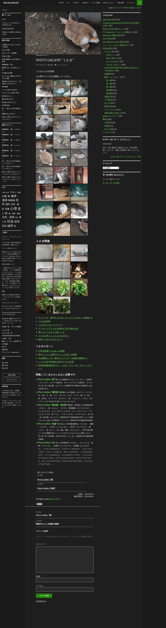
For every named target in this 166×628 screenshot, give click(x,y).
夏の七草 (5, 365)
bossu (51, 65)
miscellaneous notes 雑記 (113, 42)
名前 (39, 576)
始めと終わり (112, 58)
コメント (41, 544)
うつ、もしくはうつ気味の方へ (116, 45)
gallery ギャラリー (42, 55)
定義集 (107, 74)
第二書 (109, 83)
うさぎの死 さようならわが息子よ (53, 335)
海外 (16, 217)
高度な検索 (121, 2)
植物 (106, 126)
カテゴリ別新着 (95, 2)
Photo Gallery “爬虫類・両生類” (52, 405)
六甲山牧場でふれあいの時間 (51, 351)
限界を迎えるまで (8, 99)
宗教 (7, 208)
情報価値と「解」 (8, 64)
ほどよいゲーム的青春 (9, 53)
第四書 (109, 90)
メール (40, 585)
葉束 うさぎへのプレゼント (50, 339)
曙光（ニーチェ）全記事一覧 (11, 341)
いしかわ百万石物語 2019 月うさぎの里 (56, 361)
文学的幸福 (5, 105)
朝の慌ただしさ (7, 96)
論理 (10, 225)
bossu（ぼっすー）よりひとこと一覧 (125, 156)
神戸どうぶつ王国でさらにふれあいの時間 (57, 354)
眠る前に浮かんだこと (9, 102)
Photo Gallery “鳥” (45, 479)
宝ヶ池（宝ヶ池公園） (112, 183)
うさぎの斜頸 (44, 321)
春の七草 (5, 363)
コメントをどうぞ (62, 65)
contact (76, 2)
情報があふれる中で (8, 114)
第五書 (109, 93)
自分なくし (111, 55)
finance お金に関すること (114, 29)
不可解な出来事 (7, 73)
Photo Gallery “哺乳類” (48, 392)
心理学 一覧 (6, 338)
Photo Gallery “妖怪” (46, 488)
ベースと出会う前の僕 (9, 90)
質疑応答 (108, 96)
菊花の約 (108, 106)
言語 (4, 225)
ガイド (68, 2)
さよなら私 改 (7, 333)
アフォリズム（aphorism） (11, 352)
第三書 (109, 87)
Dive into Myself (11, 2)
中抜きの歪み (6, 56)
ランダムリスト (131, 2)
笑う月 (107, 103)
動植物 (40, 504)
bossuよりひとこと (109, 2)
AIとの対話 (109, 129)
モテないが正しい (114, 64)
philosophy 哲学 (109, 19)
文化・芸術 (8, 217)
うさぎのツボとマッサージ (50, 325)
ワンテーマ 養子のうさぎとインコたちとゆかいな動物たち (65, 317)
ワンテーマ (107, 132)
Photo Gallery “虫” (46, 442)
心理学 (107, 122)
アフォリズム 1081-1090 (10, 93)
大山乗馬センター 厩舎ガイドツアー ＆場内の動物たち (63, 358)
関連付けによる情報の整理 (47, 522)
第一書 (109, 80)
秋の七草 (5, 368)
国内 (8, 204)
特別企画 (106, 48)
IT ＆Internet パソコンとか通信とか (118, 32)
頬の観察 (5, 87)
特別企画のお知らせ (113, 113)
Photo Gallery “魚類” (47, 423)
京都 (19, 192)
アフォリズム (110, 109)
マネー (13, 192)
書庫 (105, 119)
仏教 (4, 196)
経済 (17, 221)
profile (61, 2)
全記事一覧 (85, 2)
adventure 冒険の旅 (111, 35)
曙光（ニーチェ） (112, 77)
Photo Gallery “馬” (46, 379)
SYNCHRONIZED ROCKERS (11, 336)
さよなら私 (109, 51)
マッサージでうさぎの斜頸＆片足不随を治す (58, 328)
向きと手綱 (5, 50)
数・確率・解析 (15, 213)
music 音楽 (107, 38)
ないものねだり (113, 61)
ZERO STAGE (5, 192)
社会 (10, 221)
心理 (13, 208)
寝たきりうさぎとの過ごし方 (51, 332)
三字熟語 (108, 100)
